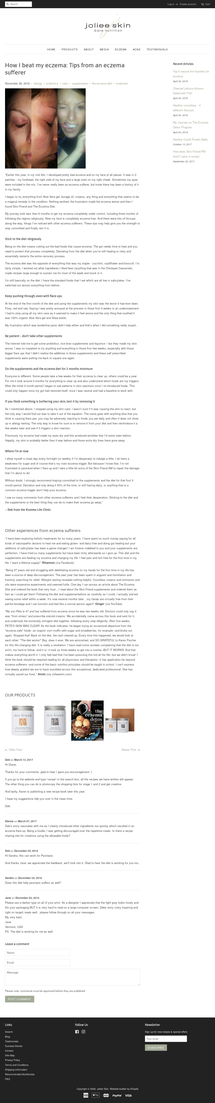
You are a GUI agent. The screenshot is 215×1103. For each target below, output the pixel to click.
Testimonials (11, 1041)
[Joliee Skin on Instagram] (83, 1032)
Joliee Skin (103, 1088)
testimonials (157, 49)
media (104, 49)
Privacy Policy (12, 1060)
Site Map (10, 1055)
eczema (121, 49)
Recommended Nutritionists (19, 1074)
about (89, 49)
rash (65, 83)
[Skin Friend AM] (23, 739)
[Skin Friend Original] (120, 739)
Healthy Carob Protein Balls (190, 139)
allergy (38, 83)
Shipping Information (16, 1069)
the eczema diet (102, 83)
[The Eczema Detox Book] (87, 739)
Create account (188, 4)
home (51, 49)
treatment (122, 83)
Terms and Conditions (16, 1065)
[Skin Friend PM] (55, 739)
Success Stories (13, 1046)
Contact (9, 1050)
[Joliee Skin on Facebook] (77, 1032)
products (70, 49)
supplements (80, 83)
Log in (171, 4)
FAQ (7, 1079)
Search (9, 1031)
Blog (7, 1036)
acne (137, 49)
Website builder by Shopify (124, 1088)
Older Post (15, 749)
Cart (207, 4)
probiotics (52, 83)
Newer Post (129, 749)
